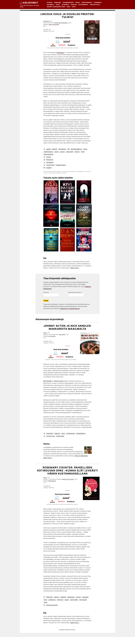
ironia (45, 600)
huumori (78, 597)
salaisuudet (69, 152)
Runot (77, 2)
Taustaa (74, 4)
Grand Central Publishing (61, 22)
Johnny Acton (50, 436)
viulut (82, 152)
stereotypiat (83, 600)
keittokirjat (49, 433)
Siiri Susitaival (51, 336)
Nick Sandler (60, 436)
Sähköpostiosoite (75, 292)
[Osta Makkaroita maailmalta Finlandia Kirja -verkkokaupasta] (56, 354)
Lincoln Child (50, 165)
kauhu (85, 149)
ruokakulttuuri (70, 433)
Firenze (48, 157)
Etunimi (46, 292)
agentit (48, 149)
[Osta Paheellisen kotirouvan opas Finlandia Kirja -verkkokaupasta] (57, 499)
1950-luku (49, 597)
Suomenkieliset (68, 2)
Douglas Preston (61, 165)
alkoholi (56, 597)
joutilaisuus (52, 600)
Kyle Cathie (62, 334)
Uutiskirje (65, 4)
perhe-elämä (74, 600)
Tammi (45, 332)
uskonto (77, 152)
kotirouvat (60, 600)
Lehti (74, 6)
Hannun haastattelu (81, 456)
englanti (48, 168)
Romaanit (57, 2)
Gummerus (46, 21)
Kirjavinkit (30, 2)
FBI (68, 149)
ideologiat (85, 597)
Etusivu (49, 2)
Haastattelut (95, 4)
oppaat (67, 600)
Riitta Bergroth (52, 481)
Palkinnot (50, 4)
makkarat (57, 433)
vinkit (45, 602)
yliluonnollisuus (48, 154)
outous (56, 152)
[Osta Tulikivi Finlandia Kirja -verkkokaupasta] (58, 42)
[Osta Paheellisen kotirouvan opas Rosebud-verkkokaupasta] (66, 499)
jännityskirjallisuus (76, 149)
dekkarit (54, 149)
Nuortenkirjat (87, 2)
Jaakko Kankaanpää (53, 24)
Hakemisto (98, 2)
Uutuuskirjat (83, 4)
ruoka (63, 433)
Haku (68, 6)
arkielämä (63, 597)
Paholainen (49, 160)
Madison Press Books (68, 479)
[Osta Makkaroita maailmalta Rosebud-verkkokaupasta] (65, 354)
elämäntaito (70, 597)
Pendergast (60, 52)
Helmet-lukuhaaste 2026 (56, 6)
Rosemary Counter (52, 605)
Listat (58, 4)
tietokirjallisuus (80, 433)
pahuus (62, 152)
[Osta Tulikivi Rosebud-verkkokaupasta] (67, 42)
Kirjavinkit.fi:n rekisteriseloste (70, 308)
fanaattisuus (62, 149)
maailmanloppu (48, 152)
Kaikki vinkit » (74, 268)
